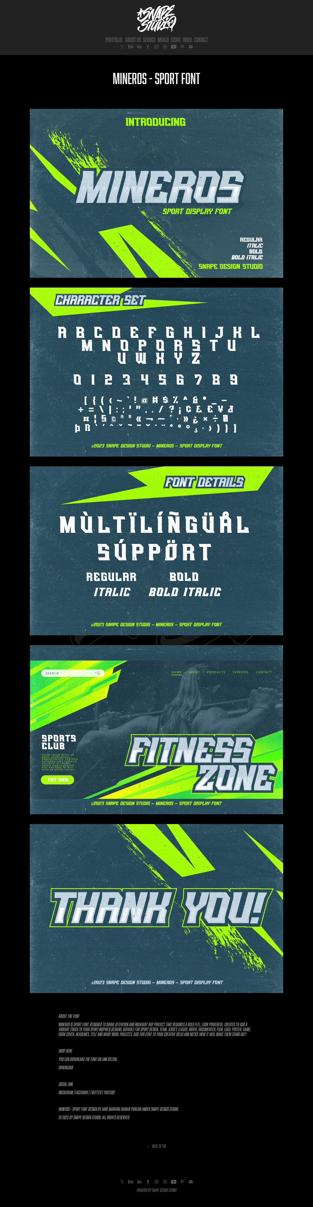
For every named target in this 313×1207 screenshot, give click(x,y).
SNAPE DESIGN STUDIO (164, 1190)
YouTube (109, 1092)
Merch (163, 39)
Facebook (81, 1092)
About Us (133, 39)
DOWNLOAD (66, 1067)
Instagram (66, 1092)
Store (176, 39)
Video (187, 39)
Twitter (95, 1092)
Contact (201, 39)
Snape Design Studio (164, 1109)
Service (149, 39)
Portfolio (113, 39)
